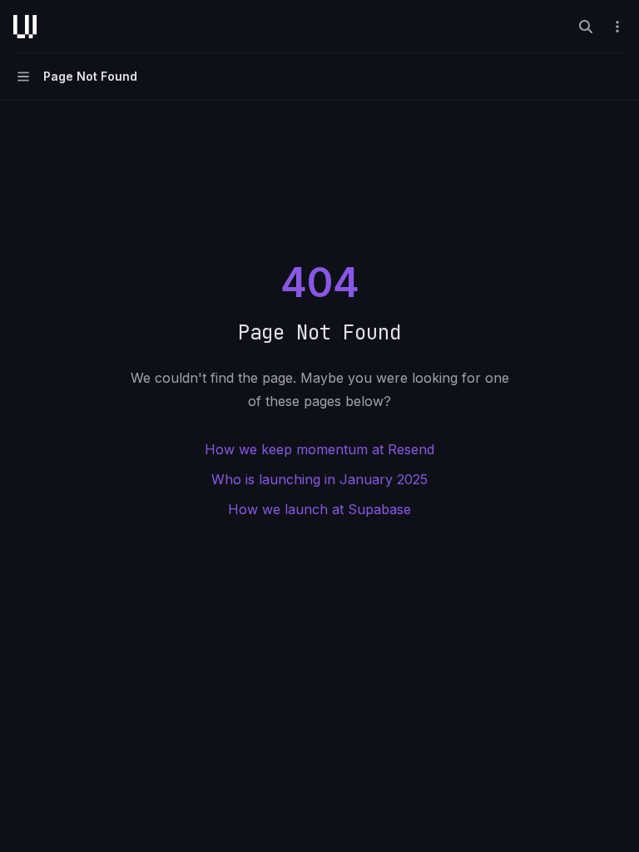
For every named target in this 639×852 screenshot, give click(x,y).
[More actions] (617, 26)
